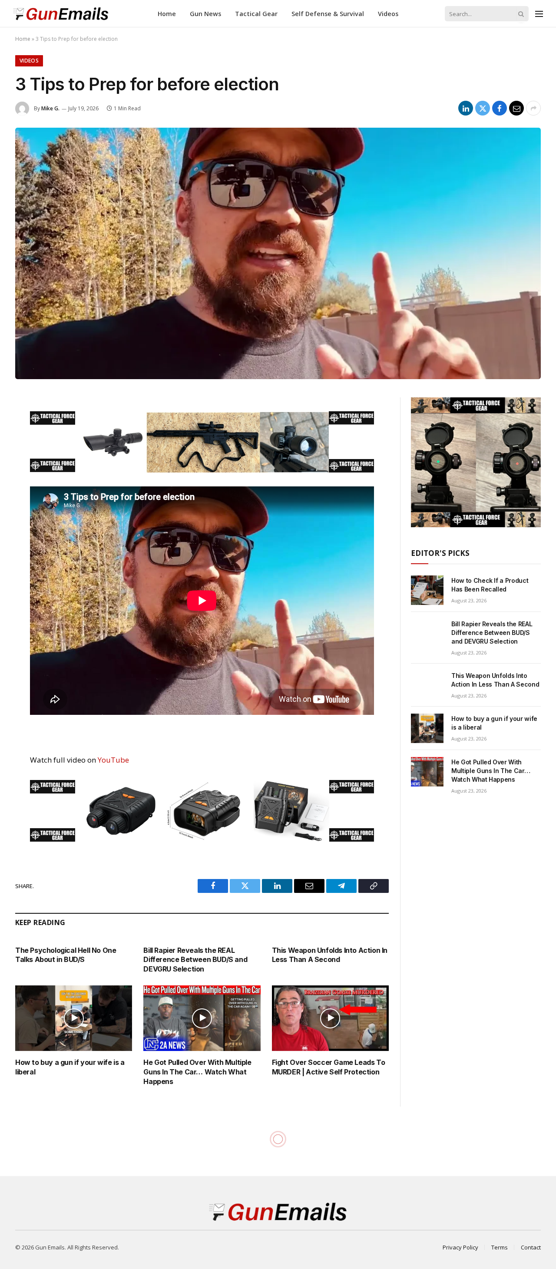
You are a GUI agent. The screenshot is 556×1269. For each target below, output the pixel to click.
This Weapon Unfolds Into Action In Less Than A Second (329, 955)
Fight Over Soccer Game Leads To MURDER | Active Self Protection (328, 1067)
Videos (388, 14)
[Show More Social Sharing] (533, 108)
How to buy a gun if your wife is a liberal (69, 1067)
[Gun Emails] (61, 13)
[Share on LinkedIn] (465, 108)
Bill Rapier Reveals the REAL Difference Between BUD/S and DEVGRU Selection (195, 960)
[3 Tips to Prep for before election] (278, 253)
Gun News (205, 14)
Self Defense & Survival (327, 14)
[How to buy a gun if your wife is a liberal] (73, 1018)
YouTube (113, 760)
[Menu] (539, 13)
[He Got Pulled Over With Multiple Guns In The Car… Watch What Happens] (201, 1018)
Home (167, 14)
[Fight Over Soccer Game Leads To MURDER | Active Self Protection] (330, 1018)
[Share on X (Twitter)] (482, 108)
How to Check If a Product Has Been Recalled (489, 585)
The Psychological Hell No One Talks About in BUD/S (65, 955)
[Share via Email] (516, 108)
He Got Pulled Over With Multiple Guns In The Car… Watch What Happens (197, 1072)
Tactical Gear (256, 14)
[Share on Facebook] (499, 108)
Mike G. (50, 108)
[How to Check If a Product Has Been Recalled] (427, 590)
